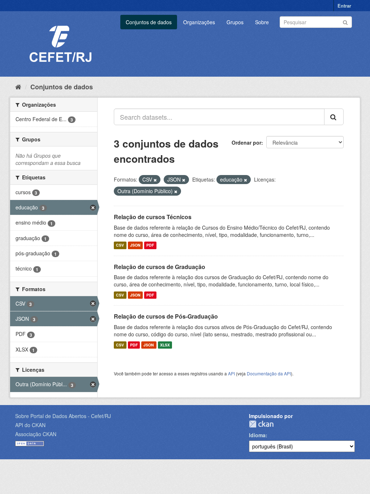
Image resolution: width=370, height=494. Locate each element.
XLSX (165, 345)
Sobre (262, 22)
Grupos (235, 22)
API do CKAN (30, 425)
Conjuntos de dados (149, 22)
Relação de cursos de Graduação (159, 267)
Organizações (199, 22)
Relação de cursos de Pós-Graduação (166, 316)
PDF (150, 245)
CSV (120, 245)
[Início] (18, 86)
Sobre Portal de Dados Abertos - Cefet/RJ (63, 416)
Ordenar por (246, 142)
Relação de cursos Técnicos (153, 217)
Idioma (257, 435)
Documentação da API (269, 373)
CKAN (261, 424)
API (231, 373)
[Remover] (155, 180)
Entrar (344, 5)
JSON (135, 245)
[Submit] (345, 21)
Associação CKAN (35, 434)
